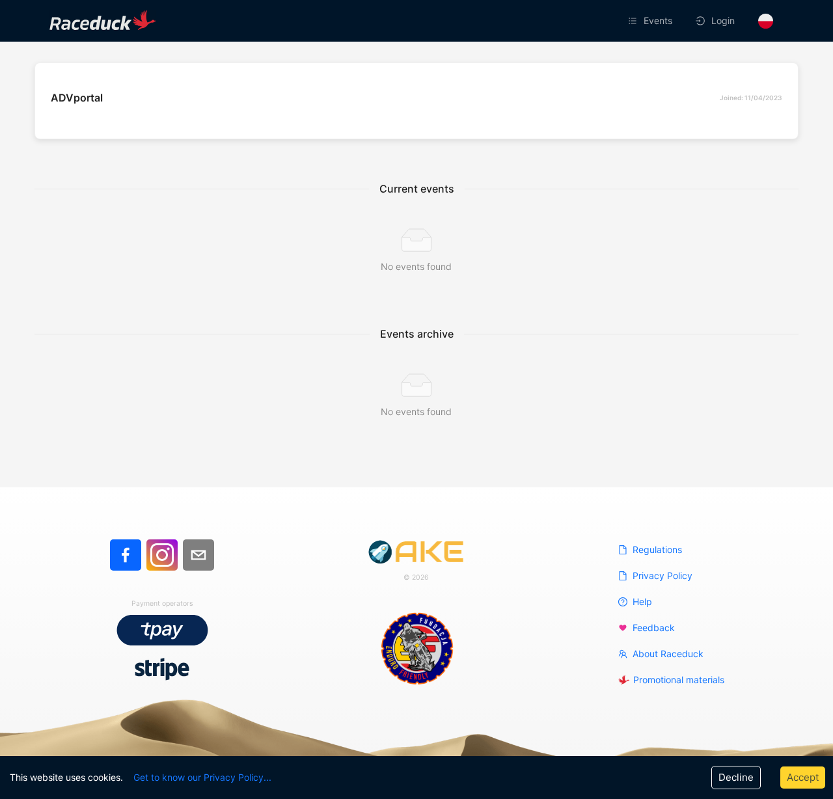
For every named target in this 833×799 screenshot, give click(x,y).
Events (658, 20)
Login (723, 20)
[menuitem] (651, 21)
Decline (736, 777)
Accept (803, 777)
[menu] (569, 21)
